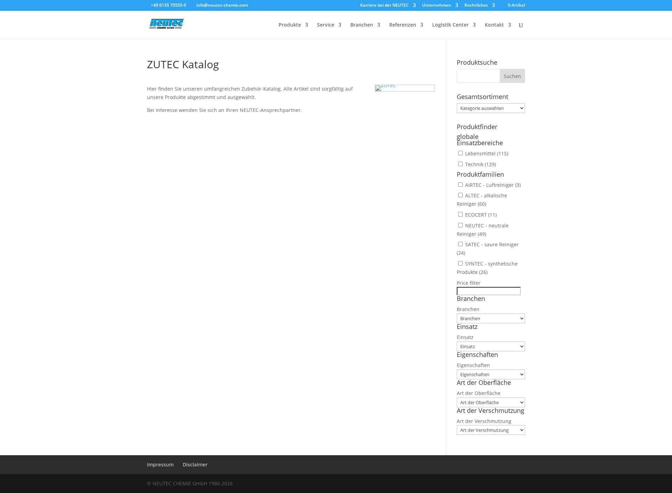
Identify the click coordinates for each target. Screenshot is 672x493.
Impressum (160, 464)
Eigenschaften (473, 365)
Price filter (469, 283)
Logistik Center (450, 25)
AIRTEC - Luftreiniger (493, 185)
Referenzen (402, 25)
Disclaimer (195, 464)
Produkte (290, 25)
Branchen (361, 25)
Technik (480, 164)
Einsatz (465, 337)
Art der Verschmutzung (484, 421)
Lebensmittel (486, 153)
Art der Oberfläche (478, 393)
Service (325, 25)
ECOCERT (481, 214)
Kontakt (494, 25)
